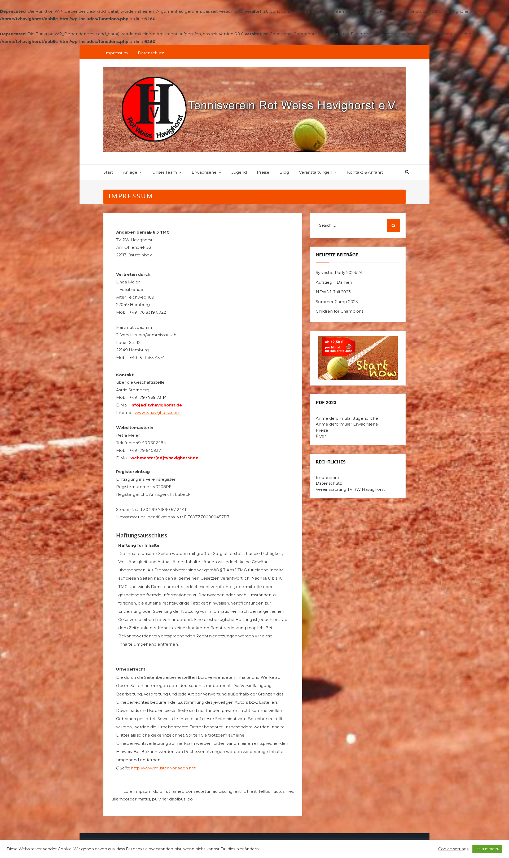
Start (108, 172)
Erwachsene (204, 172)
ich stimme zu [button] (487, 849)
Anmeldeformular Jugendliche (347, 418)
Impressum (116, 52)
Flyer (321, 436)
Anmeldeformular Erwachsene (347, 424)
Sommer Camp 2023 (337, 301)
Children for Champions (339, 311)
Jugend (239, 172)
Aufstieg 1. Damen (334, 282)
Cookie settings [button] (453, 849)
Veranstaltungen (315, 172)
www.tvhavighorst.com (157, 412)
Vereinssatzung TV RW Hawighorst (350, 489)
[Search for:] (358, 226)
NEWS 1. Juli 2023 (333, 291)
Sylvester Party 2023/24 (339, 272)
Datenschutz (151, 52)
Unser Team (164, 172)
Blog (284, 172)
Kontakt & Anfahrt (365, 172)
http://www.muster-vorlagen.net (163, 768)
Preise (263, 172)
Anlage (130, 172)
